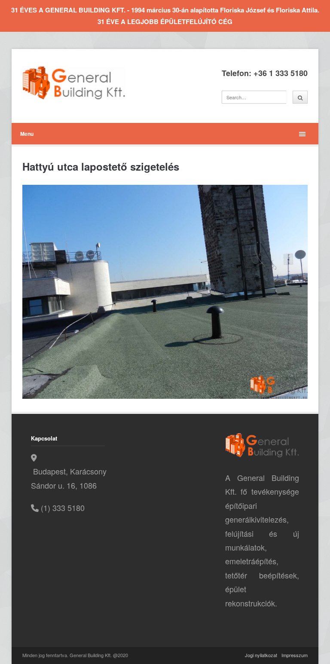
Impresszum (294, 655)
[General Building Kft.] (86, 82)
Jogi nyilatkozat (261, 655)
